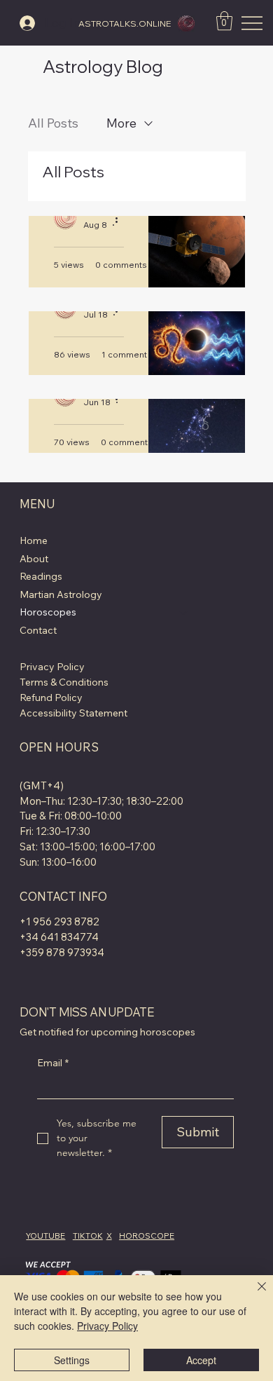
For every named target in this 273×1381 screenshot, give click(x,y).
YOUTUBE (45, 1235)
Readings (41, 576)
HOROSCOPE (146, 1235)
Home (34, 540)
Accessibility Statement (73, 713)
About (34, 558)
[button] (224, 20)
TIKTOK (88, 1235)
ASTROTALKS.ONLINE (124, 23)
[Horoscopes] (184, 613)
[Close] (253, 1295)
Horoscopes (48, 612)
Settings (72, 1360)
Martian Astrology (61, 594)
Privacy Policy (52, 666)
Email (53, 1062)
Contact (38, 630)
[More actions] (121, 218)
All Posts (53, 123)
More (121, 123)
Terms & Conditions (64, 682)
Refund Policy (51, 697)
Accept (201, 1360)
